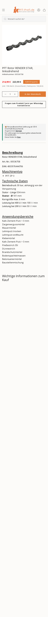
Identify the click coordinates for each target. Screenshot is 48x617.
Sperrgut (19, 131)
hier (19, 137)
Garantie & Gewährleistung (18, 307)
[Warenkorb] (44, 10)
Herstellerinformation (16, 316)
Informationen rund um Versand (21, 288)
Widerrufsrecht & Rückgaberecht (22, 298)
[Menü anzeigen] (3, 10)
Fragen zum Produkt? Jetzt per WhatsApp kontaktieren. (24, 104)
